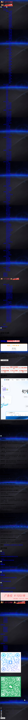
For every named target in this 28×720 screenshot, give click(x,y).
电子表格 (11, 591)
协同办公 (16, 544)
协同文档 (5, 326)
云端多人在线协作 (6, 570)
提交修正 (4, 716)
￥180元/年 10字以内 (5, 367)
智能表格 (12, 560)
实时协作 (6, 591)
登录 (4, 324)
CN (9, 544)
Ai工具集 (11, 700)
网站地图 (11, 612)
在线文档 (20, 544)
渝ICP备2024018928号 (18, 700)
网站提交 (7, 612)
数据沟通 (8, 581)
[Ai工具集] (10, 279)
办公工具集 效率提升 (23, 367)
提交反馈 (3, 718)
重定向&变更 (5, 712)
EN (1, 591)
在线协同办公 (20, 570)
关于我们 (16, 612)
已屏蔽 (4, 713)
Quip (3, 591)
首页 (2, 326)
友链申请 (3, 612)
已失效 (4, 710)
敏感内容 (4, 715)
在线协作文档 (14, 570)
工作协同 (4, 581)
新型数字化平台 (6, 560)
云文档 (12, 544)
